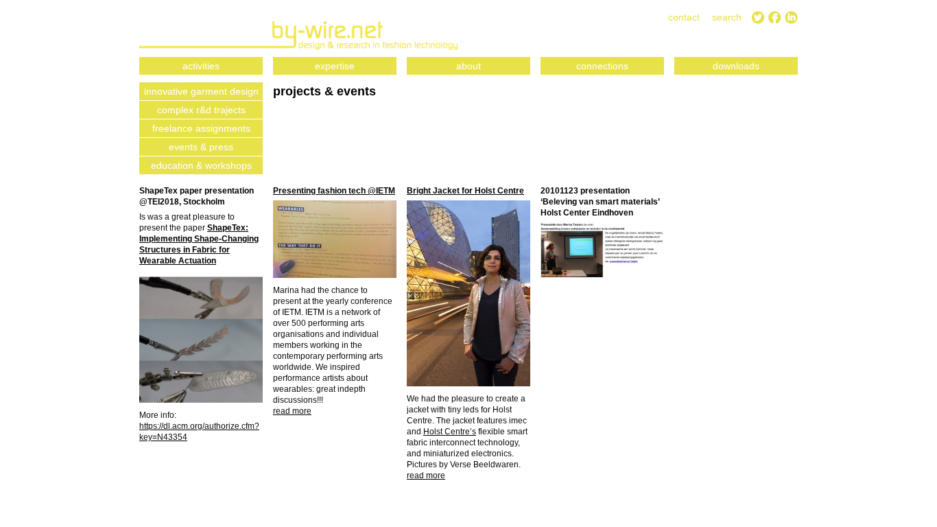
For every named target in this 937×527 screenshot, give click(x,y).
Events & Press (201, 146)
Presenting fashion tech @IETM (334, 191)
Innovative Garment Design (201, 91)
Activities (201, 65)
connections (602, 65)
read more (292, 411)
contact (684, 17)
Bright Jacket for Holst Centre (465, 191)
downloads (736, 65)
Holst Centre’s (449, 431)
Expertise (335, 65)
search (727, 17)
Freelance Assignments (201, 128)
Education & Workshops (201, 165)
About (468, 65)
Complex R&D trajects (201, 109)
